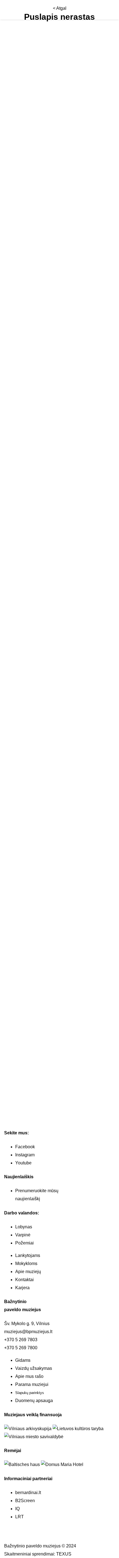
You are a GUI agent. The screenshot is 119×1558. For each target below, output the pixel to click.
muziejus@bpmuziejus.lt (28, 1331)
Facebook (25, 1146)
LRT (19, 1516)
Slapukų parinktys (29, 1393)
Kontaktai (24, 1279)
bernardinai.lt (28, 1492)
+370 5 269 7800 (20, 1347)
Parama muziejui (31, 1384)
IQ (17, 1508)
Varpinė (22, 1235)
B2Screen (25, 1500)
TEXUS (63, 1554)
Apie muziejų (28, 1271)
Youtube (23, 1163)
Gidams (22, 1360)
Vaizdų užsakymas (33, 1368)
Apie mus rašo (29, 1376)
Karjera (22, 1287)
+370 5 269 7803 (20, 1339)
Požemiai (24, 1243)
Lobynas (23, 1226)
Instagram (25, 1154)
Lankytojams (27, 1255)
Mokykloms (26, 1263)
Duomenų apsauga (34, 1400)
